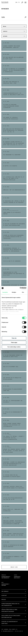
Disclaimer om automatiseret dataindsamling (10, 616)
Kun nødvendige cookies (14, 346)
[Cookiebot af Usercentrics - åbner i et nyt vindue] (20, 288)
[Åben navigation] (25, 2)
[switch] (24, 322)
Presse (3, 599)
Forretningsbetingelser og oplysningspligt (10, 604)
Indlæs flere (14, 567)
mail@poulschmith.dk (8, 631)
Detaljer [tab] (14, 292)
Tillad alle (14, 338)
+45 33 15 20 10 (19, 631)
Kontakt (4, 595)
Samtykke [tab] (5, 292)
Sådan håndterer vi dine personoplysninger (9, 610)
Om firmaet (5, 591)
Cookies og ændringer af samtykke (9, 622)
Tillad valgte (14, 342)
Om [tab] (23, 292)
